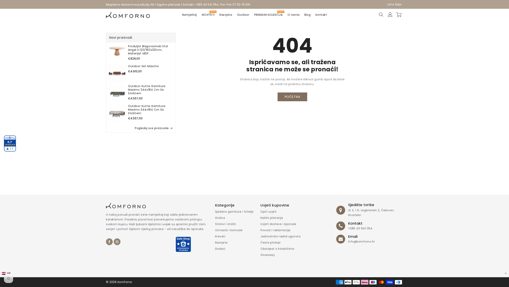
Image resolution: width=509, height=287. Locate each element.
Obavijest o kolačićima (277, 249)
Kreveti (220, 236)
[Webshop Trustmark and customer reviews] (183, 246)
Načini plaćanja (271, 218)
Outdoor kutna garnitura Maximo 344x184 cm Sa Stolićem (146, 89)
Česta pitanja (270, 243)
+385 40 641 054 (360, 228)
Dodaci (220, 249)
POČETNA (292, 96)
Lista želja (394, 4)
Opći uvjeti (268, 212)
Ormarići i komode (229, 230)
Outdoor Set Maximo (143, 66)
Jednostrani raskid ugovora (280, 236)
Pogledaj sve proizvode (152, 128)
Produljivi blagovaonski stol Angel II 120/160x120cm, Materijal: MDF (148, 49)
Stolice (220, 218)
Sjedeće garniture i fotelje (234, 212)
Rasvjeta (221, 243)
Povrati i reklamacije (275, 230)
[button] (254, 273)
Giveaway (267, 255)
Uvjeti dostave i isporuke (278, 224)
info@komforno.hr (361, 242)
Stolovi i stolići (225, 224)
